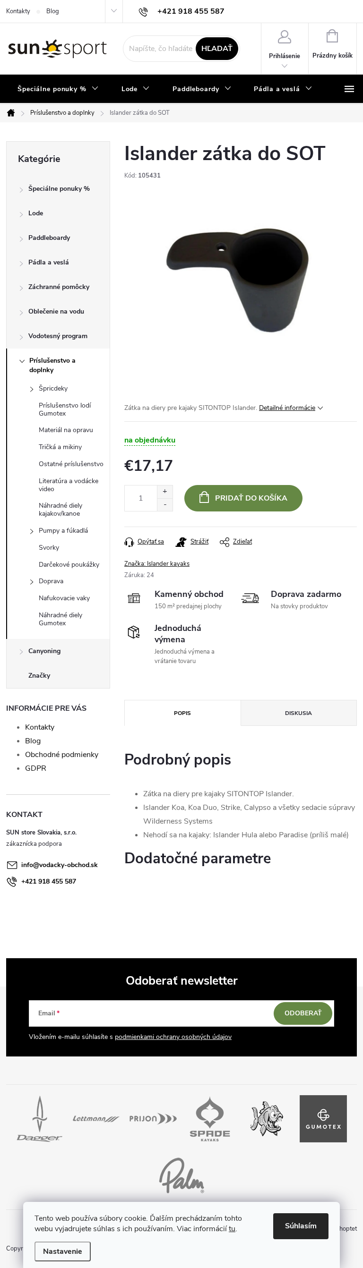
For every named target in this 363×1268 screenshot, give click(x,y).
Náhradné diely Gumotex (60, 619)
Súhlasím (301, 1226)
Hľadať (217, 48)
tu (232, 1229)
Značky (39, 675)
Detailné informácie (287, 407)
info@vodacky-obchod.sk (59, 864)
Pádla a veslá (48, 262)
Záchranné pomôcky (58, 286)
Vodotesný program (57, 336)
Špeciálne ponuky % (59, 188)
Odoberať (303, 1013)
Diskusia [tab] (298, 713)
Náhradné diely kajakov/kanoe (60, 509)
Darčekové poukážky (69, 564)
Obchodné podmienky (61, 754)
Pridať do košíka (251, 498)
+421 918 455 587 (48, 881)
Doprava (51, 581)
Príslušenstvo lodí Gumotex (65, 409)
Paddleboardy (49, 237)
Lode (35, 213)
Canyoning (44, 651)
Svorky (49, 547)
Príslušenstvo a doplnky (52, 365)
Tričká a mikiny (60, 447)
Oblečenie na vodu (56, 311)
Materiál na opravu (66, 430)
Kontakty (18, 11)
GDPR (35, 768)
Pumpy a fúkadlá (63, 530)
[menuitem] (58, 89)
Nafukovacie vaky (64, 598)
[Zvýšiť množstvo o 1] (165, 491)
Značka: (157, 564)
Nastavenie (62, 1251)
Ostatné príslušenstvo (71, 464)
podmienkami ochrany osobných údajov (173, 1036)
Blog (52, 11)
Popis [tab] (182, 713)
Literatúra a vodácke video (68, 485)
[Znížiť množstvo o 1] (165, 504)
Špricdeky (53, 388)
